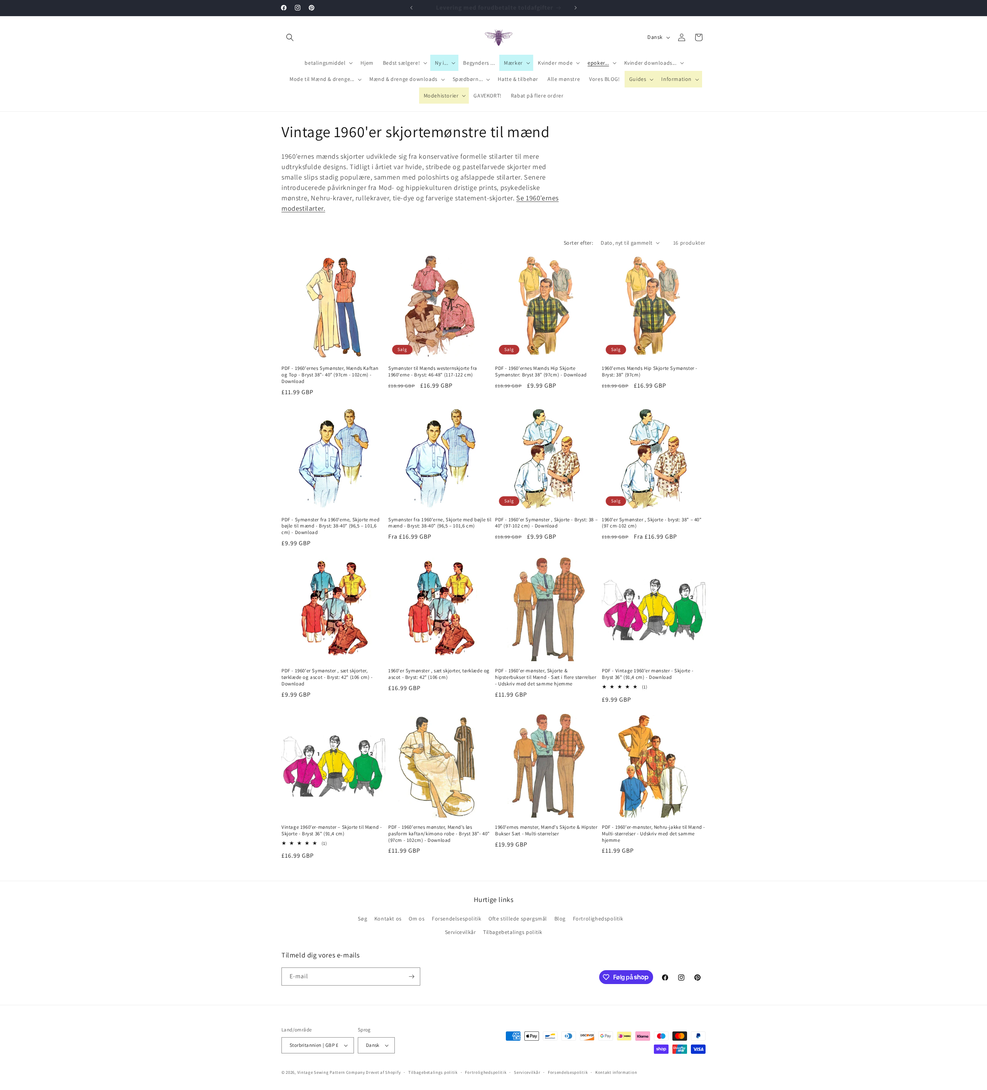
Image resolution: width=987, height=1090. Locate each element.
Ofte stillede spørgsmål (517, 918)
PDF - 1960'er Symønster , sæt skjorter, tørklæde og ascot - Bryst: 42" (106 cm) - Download (327, 677)
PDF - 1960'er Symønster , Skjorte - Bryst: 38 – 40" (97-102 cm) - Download (546, 523)
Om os (416, 918)
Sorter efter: (578, 242)
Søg (362, 918)
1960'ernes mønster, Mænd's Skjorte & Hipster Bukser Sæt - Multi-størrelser (546, 830)
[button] (289, 37)
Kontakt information (616, 1072)
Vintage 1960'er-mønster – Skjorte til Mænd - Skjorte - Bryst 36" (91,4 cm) (331, 830)
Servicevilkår (460, 932)
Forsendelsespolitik (456, 918)
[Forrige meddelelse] (411, 7)
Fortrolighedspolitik (598, 918)
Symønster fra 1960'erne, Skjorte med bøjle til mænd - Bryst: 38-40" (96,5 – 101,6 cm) (440, 523)
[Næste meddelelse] (575, 7)
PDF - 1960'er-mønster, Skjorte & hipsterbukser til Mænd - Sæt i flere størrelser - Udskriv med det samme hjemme (545, 677)
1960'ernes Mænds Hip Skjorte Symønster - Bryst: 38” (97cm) (649, 371)
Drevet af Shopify (383, 1072)
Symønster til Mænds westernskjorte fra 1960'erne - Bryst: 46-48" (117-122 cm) (432, 371)
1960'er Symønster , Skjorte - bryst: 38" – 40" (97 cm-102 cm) (652, 523)
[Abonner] (411, 976)
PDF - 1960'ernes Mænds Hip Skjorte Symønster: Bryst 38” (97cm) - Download (541, 371)
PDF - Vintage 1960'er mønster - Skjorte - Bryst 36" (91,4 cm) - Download (648, 674)
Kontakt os (388, 918)
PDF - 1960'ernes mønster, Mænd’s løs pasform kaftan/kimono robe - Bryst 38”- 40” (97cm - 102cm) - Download (439, 833)
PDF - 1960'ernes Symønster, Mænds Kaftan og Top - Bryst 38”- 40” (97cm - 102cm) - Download (330, 375)
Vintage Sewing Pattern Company (331, 1072)
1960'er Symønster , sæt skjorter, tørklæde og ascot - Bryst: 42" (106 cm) (439, 674)
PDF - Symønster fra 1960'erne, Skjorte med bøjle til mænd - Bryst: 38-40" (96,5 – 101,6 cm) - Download (330, 526)
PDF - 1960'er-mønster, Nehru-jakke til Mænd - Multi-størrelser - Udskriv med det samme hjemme (653, 833)
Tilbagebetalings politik (512, 932)
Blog (560, 918)
